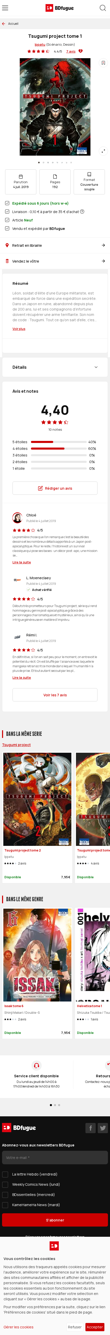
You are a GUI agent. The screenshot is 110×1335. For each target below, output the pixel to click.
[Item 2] (48, 162)
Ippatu (40, 44)
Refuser (75, 1327)
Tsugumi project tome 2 (22, 850)
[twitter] (103, 1128)
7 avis (70, 51)
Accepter (95, 1327)
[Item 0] (39, 162)
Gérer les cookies (19, 1327)
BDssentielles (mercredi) (33, 1194)
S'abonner (55, 1220)
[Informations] (82, 211)
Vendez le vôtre (25, 261)
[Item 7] (71, 162)
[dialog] (55, 1286)
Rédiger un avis (58, 488)
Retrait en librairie (27, 245)
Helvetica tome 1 (89, 1006)
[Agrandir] (103, 151)
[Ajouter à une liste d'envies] (103, 62)
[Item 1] (43, 162)
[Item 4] (57, 162)
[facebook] (90, 1128)
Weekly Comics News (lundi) (36, 1184)
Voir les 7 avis (55, 695)
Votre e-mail (16, 1157)
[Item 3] (52, 162)
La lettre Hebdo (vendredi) (35, 1174)
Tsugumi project (16, 744)
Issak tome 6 (14, 1006)
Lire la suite (22, 562)
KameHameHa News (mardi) (36, 1204)
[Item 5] (62, 162)
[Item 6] (66, 162)
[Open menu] (5, 8)
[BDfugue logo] (60, 8)
